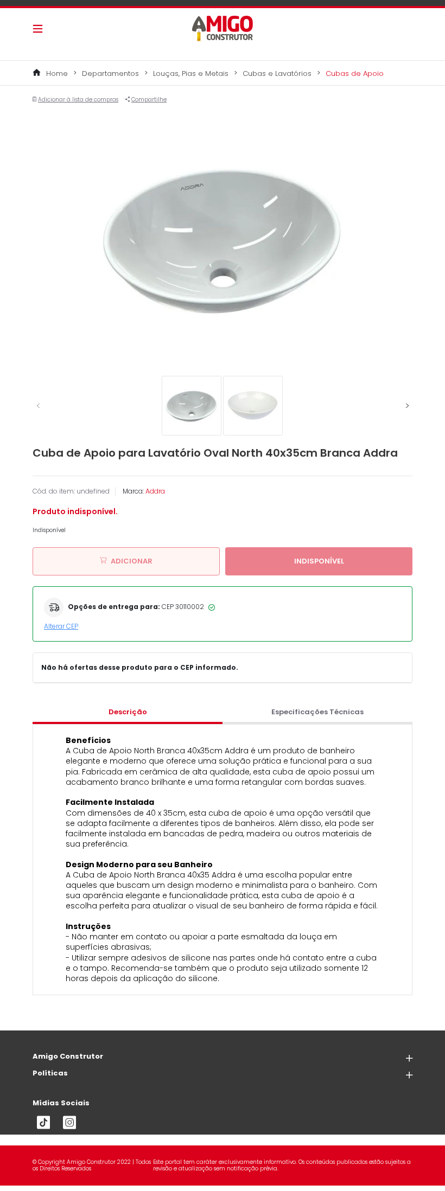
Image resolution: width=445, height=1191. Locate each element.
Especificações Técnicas (317, 712)
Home (57, 73)
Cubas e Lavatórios (277, 73)
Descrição (128, 712)
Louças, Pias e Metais (190, 73)
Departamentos (110, 73)
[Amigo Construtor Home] (222, 28)
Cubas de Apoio (355, 73)
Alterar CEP (61, 626)
